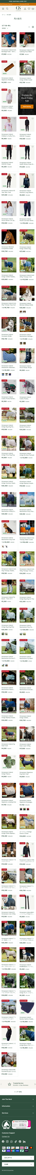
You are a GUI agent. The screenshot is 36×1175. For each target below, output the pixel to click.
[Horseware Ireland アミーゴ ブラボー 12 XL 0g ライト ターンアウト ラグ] (27, 928)
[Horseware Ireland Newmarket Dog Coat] (9, 527)
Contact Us (6, 1136)
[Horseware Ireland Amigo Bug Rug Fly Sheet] (9, 415)
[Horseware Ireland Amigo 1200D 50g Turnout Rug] (27, 236)
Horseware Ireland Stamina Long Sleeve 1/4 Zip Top (26, 192)
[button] (33, 9)
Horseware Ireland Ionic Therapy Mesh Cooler (27, 538)
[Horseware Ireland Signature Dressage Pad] (27, 790)
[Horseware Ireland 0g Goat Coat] (9, 734)
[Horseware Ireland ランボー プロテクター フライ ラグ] (9, 954)
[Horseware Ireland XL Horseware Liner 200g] (9, 902)
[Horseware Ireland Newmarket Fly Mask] (27, 646)
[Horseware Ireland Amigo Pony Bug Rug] (9, 443)
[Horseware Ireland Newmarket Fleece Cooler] (9, 677)
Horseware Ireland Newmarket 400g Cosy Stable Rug (9, 511)
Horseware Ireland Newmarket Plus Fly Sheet (26, 627)
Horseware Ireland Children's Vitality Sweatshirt (7, 107)
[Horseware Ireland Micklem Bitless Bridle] (27, 293)
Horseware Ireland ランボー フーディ (27, 886)
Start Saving (27, 106)
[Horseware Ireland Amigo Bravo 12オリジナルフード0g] (27, 1033)
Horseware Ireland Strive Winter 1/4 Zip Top (8, 220)
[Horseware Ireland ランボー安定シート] (9, 928)
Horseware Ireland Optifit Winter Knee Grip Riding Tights (27, 164)
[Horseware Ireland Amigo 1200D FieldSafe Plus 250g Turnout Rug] (9, 265)
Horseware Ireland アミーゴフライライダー (9, 1018)
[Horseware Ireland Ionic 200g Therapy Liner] (27, 265)
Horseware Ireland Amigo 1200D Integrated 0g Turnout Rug (26, 718)
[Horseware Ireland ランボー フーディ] (27, 876)
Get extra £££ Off (22, 4)
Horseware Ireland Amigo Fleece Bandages (7, 773)
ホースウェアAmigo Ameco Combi (26, 832)
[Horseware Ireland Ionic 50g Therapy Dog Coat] (9, 293)
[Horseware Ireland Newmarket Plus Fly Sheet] (27, 615)
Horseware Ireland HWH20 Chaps (7, 163)
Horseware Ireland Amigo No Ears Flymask (27, 454)
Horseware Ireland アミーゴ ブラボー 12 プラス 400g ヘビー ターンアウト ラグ (9, 993)
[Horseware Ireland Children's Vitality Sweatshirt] (9, 96)
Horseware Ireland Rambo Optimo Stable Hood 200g (26, 1018)
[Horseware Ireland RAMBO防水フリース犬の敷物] (27, 954)
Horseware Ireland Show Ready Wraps (26, 366)
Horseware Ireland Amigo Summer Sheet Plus (8, 483)
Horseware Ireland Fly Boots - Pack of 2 (8, 598)
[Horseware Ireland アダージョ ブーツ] (9, 849)
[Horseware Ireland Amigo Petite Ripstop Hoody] (9, 821)
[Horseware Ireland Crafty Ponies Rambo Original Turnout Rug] (9, 387)
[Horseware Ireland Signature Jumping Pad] (9, 790)
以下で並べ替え (6, 25)
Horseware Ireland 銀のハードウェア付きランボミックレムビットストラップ (27, 915)
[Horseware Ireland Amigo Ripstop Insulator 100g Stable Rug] (27, 471)
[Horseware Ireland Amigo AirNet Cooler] (27, 68)
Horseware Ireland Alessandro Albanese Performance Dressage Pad (9, 368)
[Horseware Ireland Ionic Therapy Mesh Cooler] (27, 527)
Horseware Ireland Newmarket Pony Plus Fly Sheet (26, 511)
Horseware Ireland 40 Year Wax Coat (8, 191)
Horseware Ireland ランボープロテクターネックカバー (9, 887)
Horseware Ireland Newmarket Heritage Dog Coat (26, 336)
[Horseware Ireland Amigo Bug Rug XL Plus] (27, 587)
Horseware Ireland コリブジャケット (9, 1044)
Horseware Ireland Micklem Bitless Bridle (26, 304)
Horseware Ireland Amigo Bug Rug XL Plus (27, 598)
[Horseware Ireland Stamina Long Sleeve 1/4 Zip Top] (27, 180)
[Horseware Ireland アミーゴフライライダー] (9, 1007)
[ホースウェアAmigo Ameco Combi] (27, 821)
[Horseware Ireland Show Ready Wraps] (27, 355)
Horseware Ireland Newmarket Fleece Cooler (7, 689)
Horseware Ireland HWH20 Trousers (25, 135)
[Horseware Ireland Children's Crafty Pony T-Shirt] (9, 124)
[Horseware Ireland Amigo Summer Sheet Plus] (9, 471)
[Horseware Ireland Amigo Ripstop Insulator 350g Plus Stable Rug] (9, 705)
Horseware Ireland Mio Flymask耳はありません (9, 1070)
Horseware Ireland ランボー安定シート (9, 939)
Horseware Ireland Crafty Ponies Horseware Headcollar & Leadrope (26, 399)
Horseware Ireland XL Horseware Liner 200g (8, 913)
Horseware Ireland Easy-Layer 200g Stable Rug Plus (25, 745)
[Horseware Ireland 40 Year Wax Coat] (9, 180)
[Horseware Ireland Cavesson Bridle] (9, 324)
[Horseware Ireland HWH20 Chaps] (9, 152)
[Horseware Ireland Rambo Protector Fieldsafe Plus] (27, 415)
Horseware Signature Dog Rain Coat (26, 773)
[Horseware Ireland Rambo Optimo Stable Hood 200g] (27, 1007)
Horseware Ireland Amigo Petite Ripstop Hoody (8, 833)
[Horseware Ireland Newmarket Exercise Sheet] (27, 677)
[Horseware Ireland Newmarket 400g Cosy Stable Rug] (9, 499)
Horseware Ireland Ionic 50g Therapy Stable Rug (9, 570)
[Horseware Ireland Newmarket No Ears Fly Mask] (9, 646)
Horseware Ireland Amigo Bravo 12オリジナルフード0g (26, 1045)
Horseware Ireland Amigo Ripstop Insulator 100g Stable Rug (27, 483)
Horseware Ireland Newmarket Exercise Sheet (26, 689)
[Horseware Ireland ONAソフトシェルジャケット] (27, 849)
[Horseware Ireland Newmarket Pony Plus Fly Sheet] (27, 499)
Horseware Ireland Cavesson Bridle (7, 335)
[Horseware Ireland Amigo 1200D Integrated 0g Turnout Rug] (27, 705)
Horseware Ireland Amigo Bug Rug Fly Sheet (7, 426)
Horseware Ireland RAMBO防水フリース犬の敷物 (27, 966)
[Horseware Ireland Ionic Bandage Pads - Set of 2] (9, 39)
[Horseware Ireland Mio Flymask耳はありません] (9, 1059)
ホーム (3, 14)
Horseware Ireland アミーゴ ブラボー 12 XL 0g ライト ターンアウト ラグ (27, 941)
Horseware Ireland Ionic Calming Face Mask (27, 50)
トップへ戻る (18, 1091)
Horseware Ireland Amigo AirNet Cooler (26, 79)
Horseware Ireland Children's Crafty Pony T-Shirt (9, 135)
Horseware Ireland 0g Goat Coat (8, 744)
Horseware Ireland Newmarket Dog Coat (8, 538)
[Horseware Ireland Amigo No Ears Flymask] (27, 443)
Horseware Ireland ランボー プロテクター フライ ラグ (9, 966)
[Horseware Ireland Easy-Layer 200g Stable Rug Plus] (27, 734)
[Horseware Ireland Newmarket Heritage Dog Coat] (27, 324)
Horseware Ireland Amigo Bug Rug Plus (8, 626)
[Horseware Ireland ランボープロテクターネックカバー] (9, 876)
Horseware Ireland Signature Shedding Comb (8, 79)
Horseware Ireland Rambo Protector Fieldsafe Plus (25, 427)
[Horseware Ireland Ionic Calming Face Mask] (27, 39)
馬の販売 (9, 14)
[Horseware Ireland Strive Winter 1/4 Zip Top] (9, 208)
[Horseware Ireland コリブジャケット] (9, 1033)
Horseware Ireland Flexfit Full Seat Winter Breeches (27, 220)
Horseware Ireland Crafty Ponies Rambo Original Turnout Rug (8, 398)
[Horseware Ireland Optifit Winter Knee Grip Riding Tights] (27, 152)
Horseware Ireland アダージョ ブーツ (9, 860)
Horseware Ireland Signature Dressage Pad (26, 802)
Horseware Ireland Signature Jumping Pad (9, 801)
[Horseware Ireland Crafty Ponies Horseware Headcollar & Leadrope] (27, 387)
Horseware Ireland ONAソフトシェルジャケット (27, 860)
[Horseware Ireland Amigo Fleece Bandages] (9, 762)
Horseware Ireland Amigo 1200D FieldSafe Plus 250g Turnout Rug (9, 276)
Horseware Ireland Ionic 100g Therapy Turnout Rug (27, 570)
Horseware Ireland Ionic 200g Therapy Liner (27, 276)
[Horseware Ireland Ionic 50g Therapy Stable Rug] (9, 558)
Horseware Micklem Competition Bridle (8, 247)
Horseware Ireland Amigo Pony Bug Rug (8, 454)
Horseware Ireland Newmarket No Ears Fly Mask (9, 658)
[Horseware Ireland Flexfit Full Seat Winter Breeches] (27, 208)
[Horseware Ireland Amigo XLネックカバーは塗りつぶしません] (27, 980)
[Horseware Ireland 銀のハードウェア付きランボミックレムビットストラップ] (27, 902)
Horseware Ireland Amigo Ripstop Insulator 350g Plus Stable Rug (9, 717)
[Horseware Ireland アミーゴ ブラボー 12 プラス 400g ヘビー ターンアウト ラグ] (9, 980)
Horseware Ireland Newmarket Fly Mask (26, 657)
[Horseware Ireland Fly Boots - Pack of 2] (9, 587)
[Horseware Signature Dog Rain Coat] (27, 762)
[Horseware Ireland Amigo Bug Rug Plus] (9, 615)
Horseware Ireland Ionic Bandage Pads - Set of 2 (9, 51)
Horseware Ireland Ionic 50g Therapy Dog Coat (9, 304)
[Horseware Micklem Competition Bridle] (9, 236)
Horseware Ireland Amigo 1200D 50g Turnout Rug (25, 248)
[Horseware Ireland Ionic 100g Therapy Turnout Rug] (27, 558)
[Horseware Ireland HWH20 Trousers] (27, 124)
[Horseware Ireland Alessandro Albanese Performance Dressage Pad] (9, 355)
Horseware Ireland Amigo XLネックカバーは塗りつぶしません (27, 992)
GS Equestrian (9, 1170)
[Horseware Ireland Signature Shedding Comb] (9, 68)
